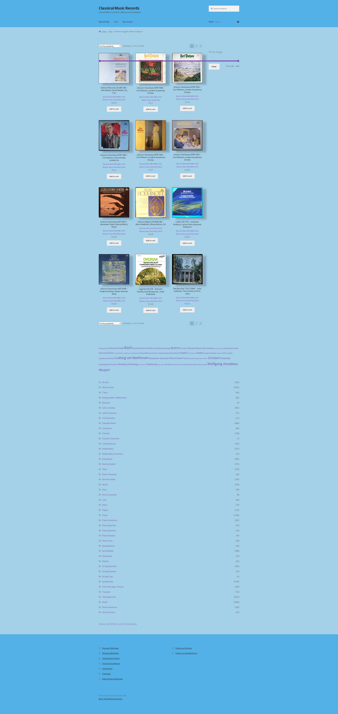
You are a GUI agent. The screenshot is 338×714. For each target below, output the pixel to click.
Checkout (106, 673)
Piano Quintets (109, 530)
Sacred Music (108, 551)
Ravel (197, 358)
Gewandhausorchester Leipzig (152, 353)
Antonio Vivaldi (116, 348)
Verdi (185, 364)
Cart (116, 21)
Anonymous (103, 348)
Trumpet (106, 592)
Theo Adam (161, 364)
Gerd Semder (134, 353)
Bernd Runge (166, 348)
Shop (111, 31)
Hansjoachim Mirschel (172, 353)
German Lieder (108, 479)
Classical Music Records (119, 8)
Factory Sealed (108, 464)
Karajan (219, 353)
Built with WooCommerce (110, 698)
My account (128, 21)
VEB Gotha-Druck (177, 364)
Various (168, 364)
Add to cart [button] (114, 109)
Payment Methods (110, 648)
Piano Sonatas (108, 535)
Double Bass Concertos (112, 453)
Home (104, 31)
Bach (128, 347)
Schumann (225, 358)
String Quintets (109, 571)
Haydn (183, 352)
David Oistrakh (218, 348)
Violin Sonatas (108, 612)
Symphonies (107, 581)
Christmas (107, 428)
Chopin (184, 348)
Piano (185, 358)
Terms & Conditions (111, 663)
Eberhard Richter (106, 353)
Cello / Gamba (108, 407)
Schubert (214, 358)
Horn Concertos (109, 494)
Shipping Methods (110, 653)
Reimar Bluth (203, 358)
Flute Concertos (109, 474)
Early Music (107, 459)
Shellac (105, 561)
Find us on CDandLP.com (186, 653)
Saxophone (107, 556)
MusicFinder (104, 21)
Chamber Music (109, 423)
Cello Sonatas (108, 418)
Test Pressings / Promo (112, 586)
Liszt (224, 353)
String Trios (107, 576)
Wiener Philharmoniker (200, 364)
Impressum (107, 668)
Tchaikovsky (151, 364)
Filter (214, 66)
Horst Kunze (191, 353)
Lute (104, 499)
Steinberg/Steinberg (127, 364)
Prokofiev (192, 358)
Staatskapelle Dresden (108, 364)
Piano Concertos (109, 520)
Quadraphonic (108, 545)
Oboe (104, 505)
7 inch (104, 392)
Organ (105, 510)
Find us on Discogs (183, 648)
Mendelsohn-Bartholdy (158, 358)
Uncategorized (109, 597)
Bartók (135, 348)
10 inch (105, 382)
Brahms (176, 348)
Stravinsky (141, 364)
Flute (104, 469)
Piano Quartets (109, 525)
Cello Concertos (109, 413)
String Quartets (109, 566)
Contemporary (109, 443)
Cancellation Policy (111, 658)
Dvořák (235, 348)
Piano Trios (107, 540)
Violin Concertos (109, 607)
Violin (104, 602)
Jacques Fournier (210, 353)
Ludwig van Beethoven (132, 357)
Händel (199, 352)
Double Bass (228, 348)
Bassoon (106, 402)
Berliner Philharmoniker (149, 348)
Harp (104, 489)
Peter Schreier (176, 358)
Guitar (105, 484)
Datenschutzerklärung (112, 679)
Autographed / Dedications (114, 397)
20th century (108, 387)
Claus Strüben (208, 348)
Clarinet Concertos (110, 438)
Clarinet (106, 433)
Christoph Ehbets (194, 348)
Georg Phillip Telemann (122, 353)
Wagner (190, 364)
